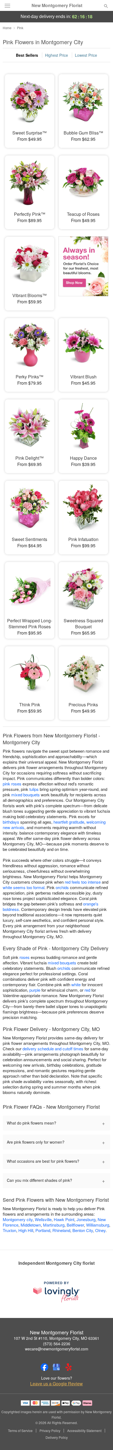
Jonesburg (86, 1219)
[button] (101, 1438)
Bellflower (75, 1225)
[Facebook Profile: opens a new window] (44, 1367)
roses (24, 957)
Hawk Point (64, 1219)
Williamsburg (97, 1225)
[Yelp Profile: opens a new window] (68, 1367)
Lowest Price (86, 55)
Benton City (82, 1230)
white (76, 984)
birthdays (11, 822)
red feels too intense (83, 882)
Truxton (9, 1230)
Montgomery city (18, 1219)
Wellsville (43, 1219)
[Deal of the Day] (83, 270)
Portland (42, 1230)
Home (7, 27)
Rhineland (61, 1230)
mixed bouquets (25, 794)
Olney (100, 1230)
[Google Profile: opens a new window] (56, 1367)
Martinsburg (53, 1225)
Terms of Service (20, 1430)
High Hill (25, 1230)
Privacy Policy (49, 1430)
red (87, 990)
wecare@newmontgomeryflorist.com (56, 1349)
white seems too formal (23, 887)
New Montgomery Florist (57, 5)
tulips (34, 789)
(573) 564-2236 (56, 1343)
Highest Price (56, 55)
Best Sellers (27, 55)
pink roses (12, 784)
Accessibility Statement (84, 1430)
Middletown (31, 1225)
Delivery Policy (57, 1437)
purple (34, 990)
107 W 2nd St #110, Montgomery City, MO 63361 (56, 1338)
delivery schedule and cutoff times (52, 1048)
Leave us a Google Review (56, 1384)
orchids (62, 887)
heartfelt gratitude (68, 822)
